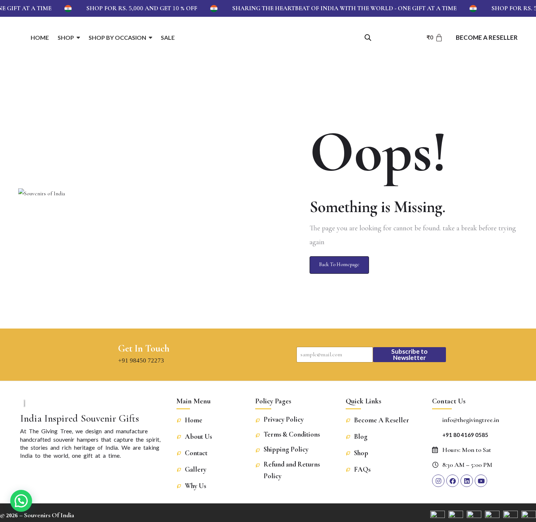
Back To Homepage (339, 264)
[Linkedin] (467, 481)
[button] (21, 501)
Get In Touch (144, 348)
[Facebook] (452, 481)
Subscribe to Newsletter (409, 354)
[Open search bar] (368, 37)
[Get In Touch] (106, 354)
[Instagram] (438, 481)
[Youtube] (481, 481)
